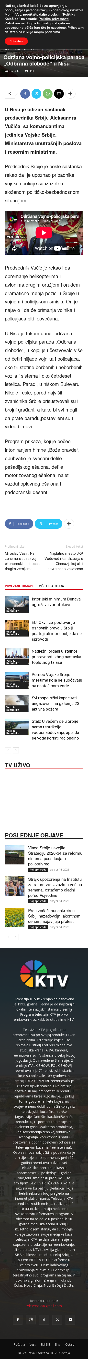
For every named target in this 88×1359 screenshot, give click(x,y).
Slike (58, 1344)
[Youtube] (70, 1320)
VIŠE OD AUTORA (51, 586)
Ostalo (70, 1344)
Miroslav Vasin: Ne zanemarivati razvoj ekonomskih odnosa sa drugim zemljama (24, 561)
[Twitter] (36, 94)
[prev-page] (8, 750)
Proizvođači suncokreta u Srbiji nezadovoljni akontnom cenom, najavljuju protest (54, 915)
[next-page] (16, 750)
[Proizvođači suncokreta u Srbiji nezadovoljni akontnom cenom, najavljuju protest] (14, 917)
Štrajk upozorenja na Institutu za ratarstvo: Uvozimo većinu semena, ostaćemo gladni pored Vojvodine (55, 887)
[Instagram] (31, 1319)
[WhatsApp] (48, 94)
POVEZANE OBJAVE (19, 586)
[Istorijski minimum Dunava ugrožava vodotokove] (17, 604)
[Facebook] (25, 94)
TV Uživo (17, 764)
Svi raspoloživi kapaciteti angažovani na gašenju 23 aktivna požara (55, 703)
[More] (70, 94)
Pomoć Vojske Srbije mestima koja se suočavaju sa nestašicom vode (57, 680)
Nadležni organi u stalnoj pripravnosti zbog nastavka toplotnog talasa (56, 657)
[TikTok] (44, 1320)
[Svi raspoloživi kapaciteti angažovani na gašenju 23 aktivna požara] (17, 703)
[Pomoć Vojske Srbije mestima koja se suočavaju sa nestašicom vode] (17, 680)
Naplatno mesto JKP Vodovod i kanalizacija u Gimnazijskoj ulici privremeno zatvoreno (63, 561)
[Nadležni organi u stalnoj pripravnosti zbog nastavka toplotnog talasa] (17, 656)
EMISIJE (45, 1344)
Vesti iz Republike (12, 610)
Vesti (33, 1344)
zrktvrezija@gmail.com (44, 1305)
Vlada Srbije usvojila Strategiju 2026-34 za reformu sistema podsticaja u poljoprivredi (55, 855)
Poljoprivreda (38, 869)
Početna (19, 1344)
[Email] (59, 94)
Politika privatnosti (54, 19)
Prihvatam (16, 41)
